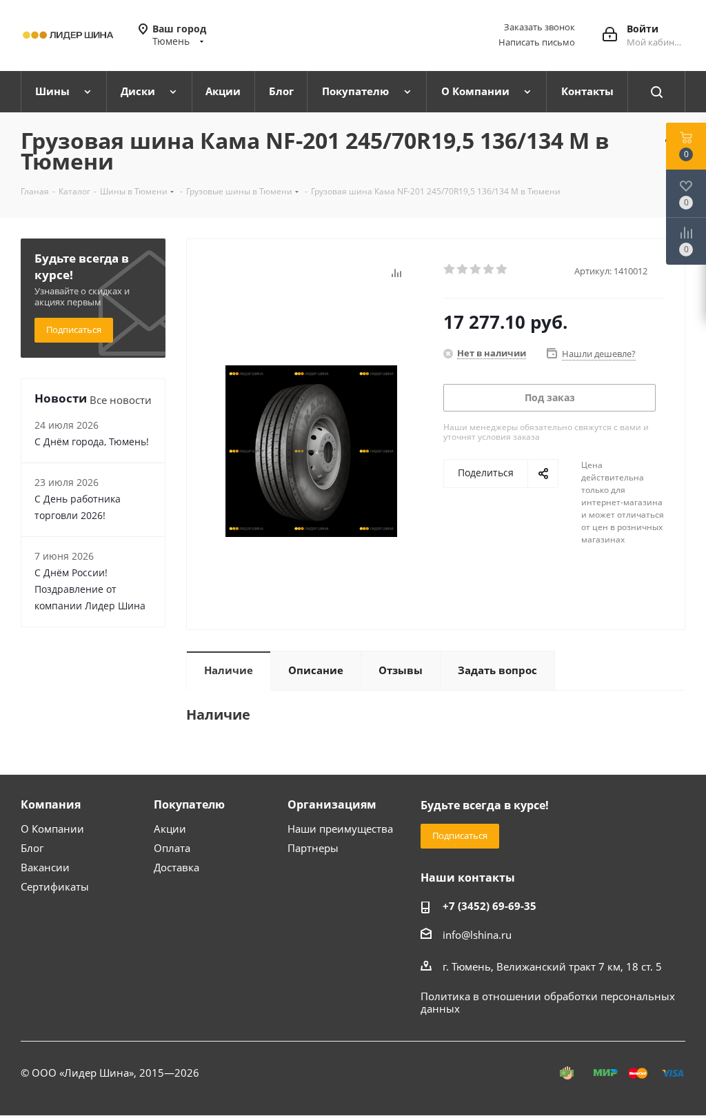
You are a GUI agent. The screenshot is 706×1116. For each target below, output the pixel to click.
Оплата (172, 848)
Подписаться (73, 329)
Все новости (121, 400)
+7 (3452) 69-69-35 (489, 906)
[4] (489, 269)
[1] (449, 269)
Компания (51, 804)
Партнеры (313, 848)
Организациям (332, 804)
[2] (463, 269)
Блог (32, 848)
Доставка (176, 867)
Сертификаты (55, 886)
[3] (476, 269)
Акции (170, 828)
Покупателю (189, 804)
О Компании (52, 828)
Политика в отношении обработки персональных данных (548, 1002)
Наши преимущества (340, 828)
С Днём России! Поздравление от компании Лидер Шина (89, 589)
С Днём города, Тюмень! (91, 441)
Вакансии (45, 867)
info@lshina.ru (477, 935)
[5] (502, 269)
